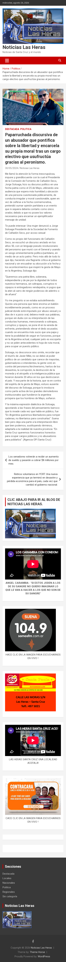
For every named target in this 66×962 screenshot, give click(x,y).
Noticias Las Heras (24, 47)
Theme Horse (37, 952)
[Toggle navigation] (7, 60)
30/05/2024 (11, 168)
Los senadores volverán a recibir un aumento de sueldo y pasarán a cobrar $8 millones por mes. (33, 460)
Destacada (12, 129)
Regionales (9, 891)
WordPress (44, 956)
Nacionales (9, 882)
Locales (7, 878)
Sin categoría (10, 896)
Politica (25, 129)
